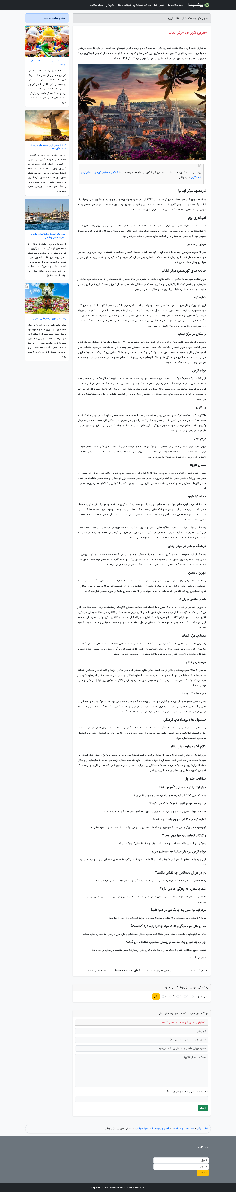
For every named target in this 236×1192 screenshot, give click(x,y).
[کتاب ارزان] (199, 5)
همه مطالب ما (175, 5)
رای (156, 996)
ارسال (203, 1108)
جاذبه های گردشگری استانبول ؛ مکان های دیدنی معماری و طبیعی (47, 235)
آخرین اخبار (159, 5)
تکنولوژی (110, 5)
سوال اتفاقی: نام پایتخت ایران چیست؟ (187, 1092)
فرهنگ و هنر (124, 5)
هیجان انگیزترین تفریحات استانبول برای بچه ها (48, 62)
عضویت (203, 1173)
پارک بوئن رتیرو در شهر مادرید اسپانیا (49, 318)
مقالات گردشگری (142, 5)
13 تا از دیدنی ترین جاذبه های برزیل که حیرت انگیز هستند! (48, 146)
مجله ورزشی (96, 5)
